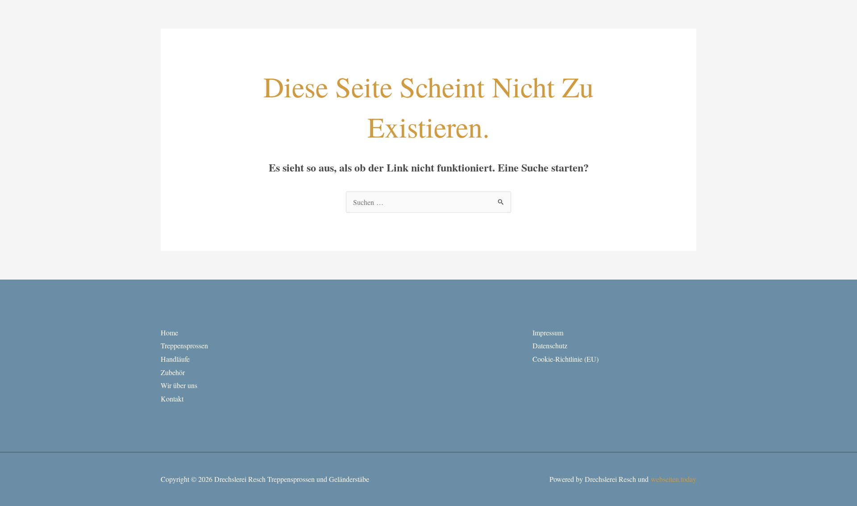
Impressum (548, 332)
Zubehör (173, 372)
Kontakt (172, 398)
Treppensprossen (184, 345)
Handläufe (175, 359)
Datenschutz (550, 345)
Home (169, 332)
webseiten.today (673, 479)
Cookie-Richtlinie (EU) (566, 359)
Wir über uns (179, 385)
